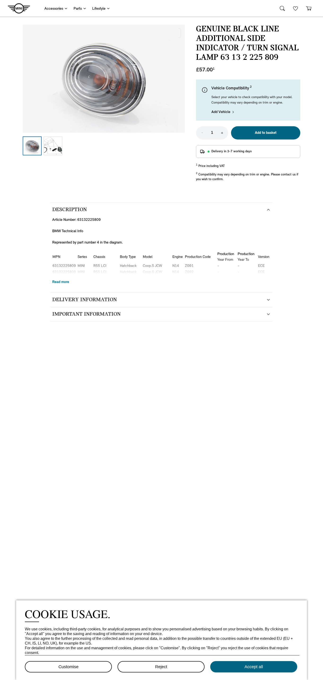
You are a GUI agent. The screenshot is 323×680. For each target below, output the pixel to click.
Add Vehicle (220, 112)
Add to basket (265, 133)
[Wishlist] (295, 8)
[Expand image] (104, 79)
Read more (60, 282)
